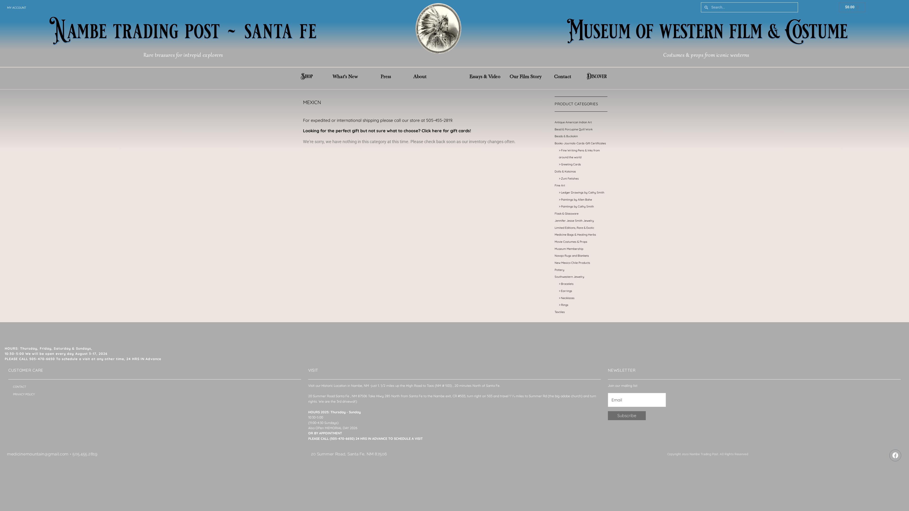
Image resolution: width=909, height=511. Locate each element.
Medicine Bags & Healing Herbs (575, 234)
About (420, 76)
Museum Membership (569, 249)
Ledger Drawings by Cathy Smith (582, 192)
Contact (562, 76)
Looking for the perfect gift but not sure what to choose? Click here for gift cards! (387, 130)
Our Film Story (526, 76)
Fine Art (560, 185)
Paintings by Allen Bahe (576, 199)
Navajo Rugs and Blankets (572, 255)
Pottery (559, 270)
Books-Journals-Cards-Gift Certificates (580, 143)
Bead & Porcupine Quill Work (574, 129)
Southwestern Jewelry (569, 276)
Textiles (560, 312)
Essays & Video (484, 76)
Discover (597, 76)
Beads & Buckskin (566, 136)
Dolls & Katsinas (565, 171)
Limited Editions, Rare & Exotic (574, 227)
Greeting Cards (571, 164)
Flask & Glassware (567, 213)
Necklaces (568, 298)
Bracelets (567, 284)
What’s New (345, 76)
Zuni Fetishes (570, 178)
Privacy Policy (24, 394)
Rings (564, 305)
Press (386, 76)
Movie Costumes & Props (571, 241)
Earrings (566, 291)
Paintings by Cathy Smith (577, 206)
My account (16, 7)
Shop (307, 76)
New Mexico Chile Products (572, 262)
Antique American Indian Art (573, 122)
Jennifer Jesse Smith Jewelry (574, 220)
